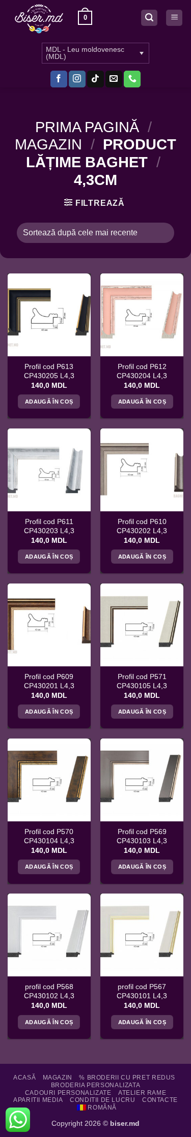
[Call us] (132, 79)
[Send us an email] (113, 79)
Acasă (24, 1077)
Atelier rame (142, 1092)
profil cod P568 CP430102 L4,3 (49, 991)
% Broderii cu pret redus (127, 1077)
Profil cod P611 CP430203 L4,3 (49, 526)
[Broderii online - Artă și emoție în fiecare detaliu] (39, 18)
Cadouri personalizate (68, 1092)
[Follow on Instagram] (77, 79)
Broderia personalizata (95, 1085)
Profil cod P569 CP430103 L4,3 (142, 836)
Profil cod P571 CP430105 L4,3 (142, 681)
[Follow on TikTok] (95, 79)
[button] (85, 18)
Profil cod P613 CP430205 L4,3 (49, 371)
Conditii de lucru (102, 1099)
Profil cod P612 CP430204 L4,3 (142, 371)
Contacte (160, 1099)
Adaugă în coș (49, 401)
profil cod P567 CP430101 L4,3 (142, 991)
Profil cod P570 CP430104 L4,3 (49, 836)
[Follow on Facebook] (58, 79)
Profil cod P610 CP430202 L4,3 (142, 526)
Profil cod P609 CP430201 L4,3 (49, 681)
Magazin (48, 144)
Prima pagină (87, 127)
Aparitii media (38, 1099)
